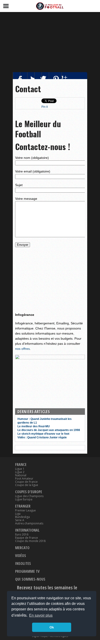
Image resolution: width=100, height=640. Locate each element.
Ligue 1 (19, 469)
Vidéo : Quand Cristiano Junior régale (42, 437)
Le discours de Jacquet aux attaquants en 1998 (48, 430)
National (20, 475)
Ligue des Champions (29, 496)
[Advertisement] (50, 41)
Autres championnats (29, 523)
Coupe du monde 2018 (30, 541)
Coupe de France (26, 481)
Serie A (19, 520)
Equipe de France (26, 537)
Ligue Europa (23, 499)
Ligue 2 (19, 472)
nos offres (22, 349)
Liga (17, 513)
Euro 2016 (21, 534)
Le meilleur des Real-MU (33, 426)
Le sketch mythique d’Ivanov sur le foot (43, 433)
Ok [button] (52, 627)
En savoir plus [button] (41, 615)
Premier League (25, 510)
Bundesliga (22, 517)
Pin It (44, 106)
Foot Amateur (24, 478)
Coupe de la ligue (26, 485)
